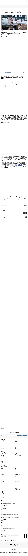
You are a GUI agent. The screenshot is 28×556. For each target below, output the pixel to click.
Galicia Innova (16, 482)
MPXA (12, 549)
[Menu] (1, 1)
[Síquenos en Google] (16, 540)
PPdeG (16, 203)
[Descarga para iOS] (24, 535)
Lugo (15, 449)
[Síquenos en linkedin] (7, 540)
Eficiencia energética (3, 465)
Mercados (16, 484)
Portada (2, 469)
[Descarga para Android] (26, 535)
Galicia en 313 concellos (18, 455)
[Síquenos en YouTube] (9, 540)
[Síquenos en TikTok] (12, 540)
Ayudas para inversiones (4, 466)
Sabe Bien (16, 470)
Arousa (15, 442)
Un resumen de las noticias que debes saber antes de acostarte (9, 503)
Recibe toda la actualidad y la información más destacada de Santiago (9, 525)
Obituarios (2, 483)
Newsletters (2, 448)
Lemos (15, 448)
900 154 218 (14, 544)
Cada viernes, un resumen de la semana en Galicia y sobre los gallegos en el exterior (11, 517)
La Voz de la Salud (17, 469)
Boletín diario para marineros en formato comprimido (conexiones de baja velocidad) (10, 514)
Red (15, 475)
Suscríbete (2, 444)
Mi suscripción (2, 440)
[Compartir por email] (3, 36)
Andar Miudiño (2, 493)
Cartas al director (3, 452)
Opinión (2, 475)
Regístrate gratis (11, 432)
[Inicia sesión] (27, 1)
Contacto (2, 462)
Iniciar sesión (17, 432)
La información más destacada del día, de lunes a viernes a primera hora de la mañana (11, 500)
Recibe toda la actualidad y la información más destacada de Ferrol (9, 522)
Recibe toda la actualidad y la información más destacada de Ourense (9, 530)
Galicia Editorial (15, 549)
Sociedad (2, 477)
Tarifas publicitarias (3, 456)
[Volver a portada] (14, 1)
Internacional (2, 474)
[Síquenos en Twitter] (3, 540)
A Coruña (16, 440)
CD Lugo (2, 492)
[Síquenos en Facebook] (1, 540)
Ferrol (15, 447)
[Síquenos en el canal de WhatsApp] (14, 540)
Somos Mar (2, 482)
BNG (9, 203)
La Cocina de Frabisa (17, 474)
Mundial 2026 (2, 487)
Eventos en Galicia (3, 461)
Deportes (2, 476)
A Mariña (16, 441)
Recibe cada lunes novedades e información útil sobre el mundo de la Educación (10, 508)
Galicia (1, 470)
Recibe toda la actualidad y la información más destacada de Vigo (9, 528)
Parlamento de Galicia (6, 203)
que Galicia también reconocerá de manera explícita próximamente (14, 165)
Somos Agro (2, 481)
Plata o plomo (16, 476)
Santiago (16, 453)
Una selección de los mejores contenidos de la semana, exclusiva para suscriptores (10, 505)
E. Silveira (2, 217)
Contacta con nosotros (3, 453)
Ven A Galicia (16, 477)
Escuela (16, 488)
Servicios (2, 457)
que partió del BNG (8, 72)
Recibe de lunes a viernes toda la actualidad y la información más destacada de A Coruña (11, 519)
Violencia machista (13, 203)
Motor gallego (2, 497)
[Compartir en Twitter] (6, 36)
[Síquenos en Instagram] (5, 540)
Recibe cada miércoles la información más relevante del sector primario (9, 511)
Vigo (15, 454)
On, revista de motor (17, 489)
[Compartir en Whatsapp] (1, 36)
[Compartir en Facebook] (4, 36)
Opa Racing (2, 491)
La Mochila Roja (17, 481)
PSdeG (18, 203)
